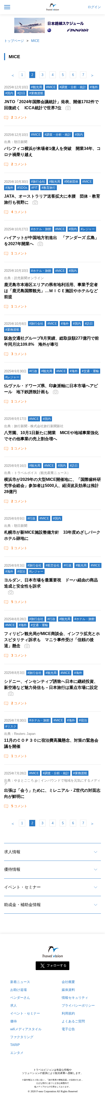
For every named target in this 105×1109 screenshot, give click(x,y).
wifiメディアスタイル (26, 1029)
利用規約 (68, 1013)
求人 (13, 1005)
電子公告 (68, 1029)
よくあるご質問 (73, 1021)
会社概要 (68, 982)
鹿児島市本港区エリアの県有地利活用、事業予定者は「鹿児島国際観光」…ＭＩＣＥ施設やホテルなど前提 (51, 290)
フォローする (57, 966)
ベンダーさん (20, 998)
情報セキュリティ (75, 998)
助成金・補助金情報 (22, 904)
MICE (35, 41)
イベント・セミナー (22, 887)
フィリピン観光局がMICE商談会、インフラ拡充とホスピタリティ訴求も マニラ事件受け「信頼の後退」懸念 (52, 639)
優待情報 (12, 869)
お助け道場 (18, 990)
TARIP (15, 1045)
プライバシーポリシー (78, 1005)
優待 (13, 1021)
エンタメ (16, 1053)
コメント (19, 117)
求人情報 (12, 852)
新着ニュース (20, 982)
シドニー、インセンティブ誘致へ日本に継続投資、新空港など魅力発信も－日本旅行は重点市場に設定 (51, 684)
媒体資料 (68, 990)
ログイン (94, 7)
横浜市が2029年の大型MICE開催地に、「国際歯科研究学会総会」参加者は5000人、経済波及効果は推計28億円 (52, 485)
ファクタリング (21, 1037)
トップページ (14, 41)
